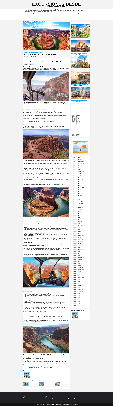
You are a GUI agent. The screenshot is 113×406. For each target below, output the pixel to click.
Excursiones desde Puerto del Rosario (77, 241)
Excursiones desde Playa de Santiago (77, 163)
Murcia (42, 11)
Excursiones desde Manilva (75, 253)
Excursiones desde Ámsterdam (76, 114)
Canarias (46, 10)
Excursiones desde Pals (75, 219)
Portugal (27, 14)
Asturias (35, 10)
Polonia (85, 13)
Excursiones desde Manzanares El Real (77, 257)
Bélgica (34, 13)
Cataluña (71, 10)
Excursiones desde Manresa (75, 255)
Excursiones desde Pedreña (75, 183)
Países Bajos (80, 13)
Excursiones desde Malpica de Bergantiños (78, 249)
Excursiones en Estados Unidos (38, 52)
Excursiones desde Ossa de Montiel (77, 201)
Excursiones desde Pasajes (75, 217)
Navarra (46, 11)
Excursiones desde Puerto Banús (76, 237)
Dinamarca (46, 13)
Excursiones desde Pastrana (76, 215)
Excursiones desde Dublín (76, 85)
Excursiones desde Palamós (75, 193)
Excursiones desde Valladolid (75, 124)
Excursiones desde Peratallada (76, 211)
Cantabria (50, 10)
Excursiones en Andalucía (75, 37)
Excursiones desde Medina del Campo (77, 269)
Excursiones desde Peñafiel (75, 229)
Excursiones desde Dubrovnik (75, 135)
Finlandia (51, 13)
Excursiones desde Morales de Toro (77, 305)
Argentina (27, 19)
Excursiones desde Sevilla (75, 118)
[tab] (71, 23)
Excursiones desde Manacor (75, 251)
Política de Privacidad (26, 398)
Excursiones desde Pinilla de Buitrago (77, 171)
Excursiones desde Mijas (75, 273)
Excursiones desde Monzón (75, 301)
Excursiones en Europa (75, 53)
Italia (68, 13)
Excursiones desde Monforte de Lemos (77, 287)
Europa (56, 12)
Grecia (58, 13)
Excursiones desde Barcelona (75, 115)
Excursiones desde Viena (75, 125)
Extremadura (28, 11)
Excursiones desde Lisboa (75, 120)
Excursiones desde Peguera (75, 157)
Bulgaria (38, 13)
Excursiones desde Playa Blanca (76, 233)
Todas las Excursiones (49, 396)
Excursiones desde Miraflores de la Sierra (78, 277)
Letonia (71, 13)
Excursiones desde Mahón (75, 247)
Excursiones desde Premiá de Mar (76, 209)
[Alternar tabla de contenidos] (35, 64)
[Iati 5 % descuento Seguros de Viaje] (80, 147)
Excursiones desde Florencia (75, 122)
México (53, 19)
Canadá (31, 19)
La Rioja (36, 11)
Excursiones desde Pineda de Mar (76, 173)
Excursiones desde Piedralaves (76, 175)
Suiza (36, 14)
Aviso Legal (24, 396)
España (56, 9)
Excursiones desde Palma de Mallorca (77, 235)
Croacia (42, 13)
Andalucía (27, 10)
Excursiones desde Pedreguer (76, 185)
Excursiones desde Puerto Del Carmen (77, 239)
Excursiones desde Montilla (75, 295)
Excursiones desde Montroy (75, 299)
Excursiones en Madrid (83, 100)
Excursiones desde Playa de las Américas (78, 225)
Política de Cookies (26, 397)
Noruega (75, 13)
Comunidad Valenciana (78, 10)
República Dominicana (63, 19)
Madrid (39, 11)
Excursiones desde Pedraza (75, 213)
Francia (55, 13)
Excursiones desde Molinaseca (76, 281)
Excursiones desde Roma (75, 113)
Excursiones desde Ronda (76, 38)
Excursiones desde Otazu (75, 223)
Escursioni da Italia (48, 397)
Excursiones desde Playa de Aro (76, 167)
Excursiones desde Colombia (50, 399)
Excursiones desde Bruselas (75, 134)
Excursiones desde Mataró (75, 261)
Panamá (56, 19)
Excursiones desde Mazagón (76, 265)
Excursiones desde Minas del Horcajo (77, 275)
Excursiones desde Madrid (76, 101)
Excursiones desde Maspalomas (76, 259)
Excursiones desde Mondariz (76, 285)
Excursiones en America (28, 52)
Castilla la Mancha (57, 10)
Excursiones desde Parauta (75, 189)
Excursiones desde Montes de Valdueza (77, 207)
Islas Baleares (40, 10)
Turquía (39, 14)
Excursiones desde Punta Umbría (76, 243)
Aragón (31, 10)
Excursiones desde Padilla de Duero (77, 195)
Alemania (27, 13)
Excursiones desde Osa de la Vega (77, 203)
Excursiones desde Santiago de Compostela (78, 106)
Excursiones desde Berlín (75, 133)
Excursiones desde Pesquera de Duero (77, 179)
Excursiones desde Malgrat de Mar (77, 291)
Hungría (62, 13)
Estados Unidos (48, 19)
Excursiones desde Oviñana (75, 197)
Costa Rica (39, 19)
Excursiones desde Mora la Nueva (76, 303)
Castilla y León (65, 10)
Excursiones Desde (56, 4)
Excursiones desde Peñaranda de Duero (77, 181)
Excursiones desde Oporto (75, 117)
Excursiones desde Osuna (75, 227)
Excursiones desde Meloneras (76, 271)
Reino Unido (32, 14)
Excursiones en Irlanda (83, 84)
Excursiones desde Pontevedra (76, 231)
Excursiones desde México (49, 398)
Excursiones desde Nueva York (76, 116)
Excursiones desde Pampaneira (76, 191)
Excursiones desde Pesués (75, 177)
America (46, 18)
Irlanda (65, 13)
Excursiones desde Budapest (75, 121)
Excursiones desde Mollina (75, 283)
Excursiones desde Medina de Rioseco (77, 267)
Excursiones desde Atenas (76, 54)
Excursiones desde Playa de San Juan (77, 165)
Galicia (32, 11)
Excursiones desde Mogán (75, 279)
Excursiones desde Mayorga (75, 263)
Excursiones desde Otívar (75, 199)
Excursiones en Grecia (83, 53)
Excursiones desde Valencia (75, 123)
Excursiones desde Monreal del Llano (77, 289)
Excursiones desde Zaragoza (75, 119)
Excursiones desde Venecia (75, 132)
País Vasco (50, 11)
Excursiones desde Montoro (75, 297)
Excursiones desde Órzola (75, 205)
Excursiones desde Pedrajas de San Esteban (78, 187)
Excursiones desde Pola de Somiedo (77, 159)
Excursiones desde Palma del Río (76, 221)
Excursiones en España (84, 37)
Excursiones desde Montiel (75, 293)
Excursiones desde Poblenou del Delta (77, 161)
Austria (31, 13)
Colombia (35, 19)
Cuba (43, 19)
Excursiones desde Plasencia (76, 169)
